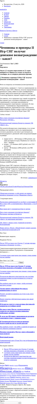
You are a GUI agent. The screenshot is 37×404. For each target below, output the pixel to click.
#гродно (13, 373)
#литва (2, 377)
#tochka (2, 365)
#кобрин (19, 375)
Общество (7, 22)
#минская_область (21, 377)
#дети (28, 373)
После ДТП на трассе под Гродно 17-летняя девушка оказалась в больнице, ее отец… (17, 244)
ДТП (5, 20)
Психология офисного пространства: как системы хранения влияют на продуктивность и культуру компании (17, 278)
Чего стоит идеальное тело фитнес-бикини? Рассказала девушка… (15, 119)
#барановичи (23, 365)
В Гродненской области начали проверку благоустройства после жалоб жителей (14, 322)
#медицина (7, 377)
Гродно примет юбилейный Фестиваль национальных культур (14, 289)
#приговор (19, 381)
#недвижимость (25, 379)
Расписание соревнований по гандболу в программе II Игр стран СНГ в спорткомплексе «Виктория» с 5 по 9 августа (18, 203)
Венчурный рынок (6, 337)
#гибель (27, 371)
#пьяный (25, 381)
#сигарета (8, 383)
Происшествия (9, 23)
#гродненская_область (5, 373)
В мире (6, 14)
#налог (13, 379)
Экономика (8, 27)
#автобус (12, 365)
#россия (2, 383)
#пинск (2, 381)
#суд (12, 383)
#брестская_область (10, 371)
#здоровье (9, 375)
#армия (16, 365)
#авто (7, 365)
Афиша (6, 16)
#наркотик (17, 379)
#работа (30, 381)
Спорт (6, 25)
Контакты (7, 6)
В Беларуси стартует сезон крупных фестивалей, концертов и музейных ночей (17, 305)
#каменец (14, 375)
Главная (6, 13)
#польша (13, 381)
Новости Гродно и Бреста (8, 30)
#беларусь (3, 181)
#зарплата (3, 375)
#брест (29, 368)
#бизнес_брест (21, 368)
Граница (7, 18)
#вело (22, 371)
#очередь (32, 379)
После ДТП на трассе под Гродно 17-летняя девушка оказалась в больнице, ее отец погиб (16, 267)
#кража (33, 375)
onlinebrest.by (32, 178)
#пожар (7, 381)
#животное (33, 373)
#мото (27, 377)
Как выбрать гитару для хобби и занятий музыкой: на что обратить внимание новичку (18, 327)
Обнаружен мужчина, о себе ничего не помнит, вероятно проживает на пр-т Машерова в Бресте (16, 194)
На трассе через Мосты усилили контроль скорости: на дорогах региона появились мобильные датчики (15, 311)
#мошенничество (5, 379)
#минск (12, 377)
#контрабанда (26, 375)
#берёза (15, 368)
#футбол (20, 383)
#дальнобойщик (21, 373)
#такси (15, 383)
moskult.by (3, 9)
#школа (25, 383)
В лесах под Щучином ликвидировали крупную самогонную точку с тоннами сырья (17, 317)
